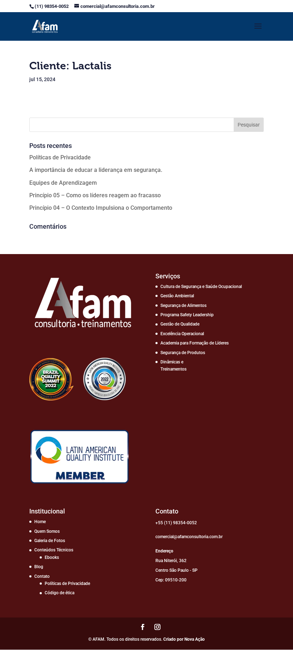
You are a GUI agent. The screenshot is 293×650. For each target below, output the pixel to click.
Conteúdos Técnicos (53, 549)
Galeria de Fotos (49, 540)
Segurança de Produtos (182, 352)
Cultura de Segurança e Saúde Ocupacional (201, 286)
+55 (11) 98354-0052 (176, 522)
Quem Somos (47, 531)
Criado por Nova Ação (184, 639)
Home (40, 521)
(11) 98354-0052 (52, 6)
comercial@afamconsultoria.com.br (189, 536)
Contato (42, 576)
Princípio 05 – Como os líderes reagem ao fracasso (95, 195)
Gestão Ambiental (177, 295)
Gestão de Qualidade (179, 324)
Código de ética (59, 592)
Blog (38, 566)
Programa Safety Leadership (187, 314)
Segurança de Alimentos (183, 305)
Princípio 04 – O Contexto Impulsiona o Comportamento (100, 207)
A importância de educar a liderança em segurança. (95, 170)
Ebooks (52, 557)
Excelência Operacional (182, 333)
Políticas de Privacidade (60, 157)
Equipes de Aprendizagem (63, 182)
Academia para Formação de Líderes (194, 343)
